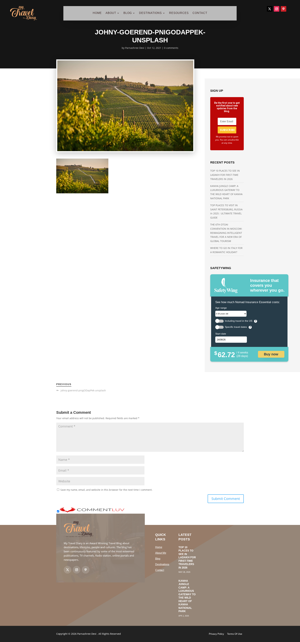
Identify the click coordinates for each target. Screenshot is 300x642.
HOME (97, 13)
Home (158, 547)
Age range (221, 307)
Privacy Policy (216, 633)
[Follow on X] (269, 9)
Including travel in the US (238, 321)
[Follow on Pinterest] (283, 9)
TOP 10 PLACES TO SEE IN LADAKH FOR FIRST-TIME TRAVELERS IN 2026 (225, 175)
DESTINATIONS (150, 13)
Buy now (271, 354)
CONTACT (200, 13)
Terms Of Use (234, 633)
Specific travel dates (236, 327)
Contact (159, 570)
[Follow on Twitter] (67, 570)
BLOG (127, 13)
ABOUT (111, 13)
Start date (220, 333)
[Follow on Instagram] (276, 9)
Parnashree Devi (134, 48)
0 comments (171, 48)
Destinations (162, 564)
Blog (157, 558)
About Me (160, 552)
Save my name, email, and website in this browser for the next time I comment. (106, 489)
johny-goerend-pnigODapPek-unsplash (83, 390)
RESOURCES (179, 13)
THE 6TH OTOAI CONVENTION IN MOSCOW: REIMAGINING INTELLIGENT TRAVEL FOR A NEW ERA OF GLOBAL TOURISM (226, 233)
